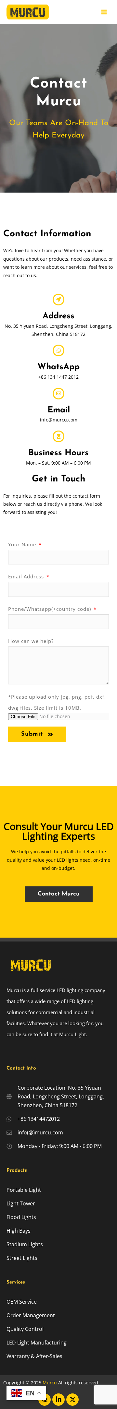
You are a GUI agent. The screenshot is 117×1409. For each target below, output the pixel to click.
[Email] (58, 393)
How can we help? (31, 641)
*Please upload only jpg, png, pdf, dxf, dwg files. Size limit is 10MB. (57, 702)
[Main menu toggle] (104, 12)
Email (58, 410)
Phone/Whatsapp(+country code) (50, 609)
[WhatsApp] (58, 350)
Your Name (23, 544)
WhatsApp (58, 367)
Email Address (27, 576)
